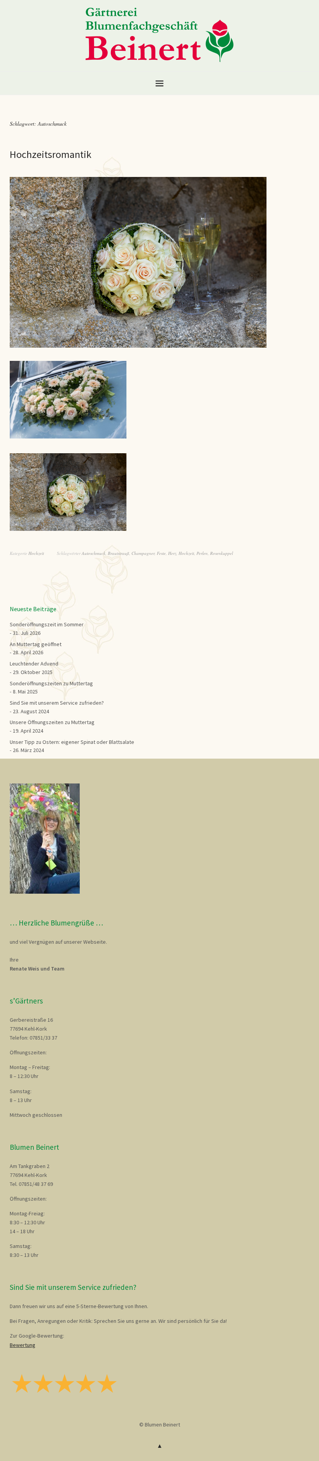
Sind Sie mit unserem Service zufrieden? (57, 702)
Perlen (202, 553)
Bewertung (22, 1344)
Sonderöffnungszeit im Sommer (47, 624)
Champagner (142, 553)
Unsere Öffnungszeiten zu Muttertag (52, 722)
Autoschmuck (93, 553)
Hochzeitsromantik (50, 154)
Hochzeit (36, 553)
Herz (172, 553)
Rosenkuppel (221, 553)
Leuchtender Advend (34, 663)
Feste (161, 553)
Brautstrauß (118, 553)
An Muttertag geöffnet (35, 644)
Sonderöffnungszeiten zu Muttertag (51, 683)
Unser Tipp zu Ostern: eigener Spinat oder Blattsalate (72, 741)
